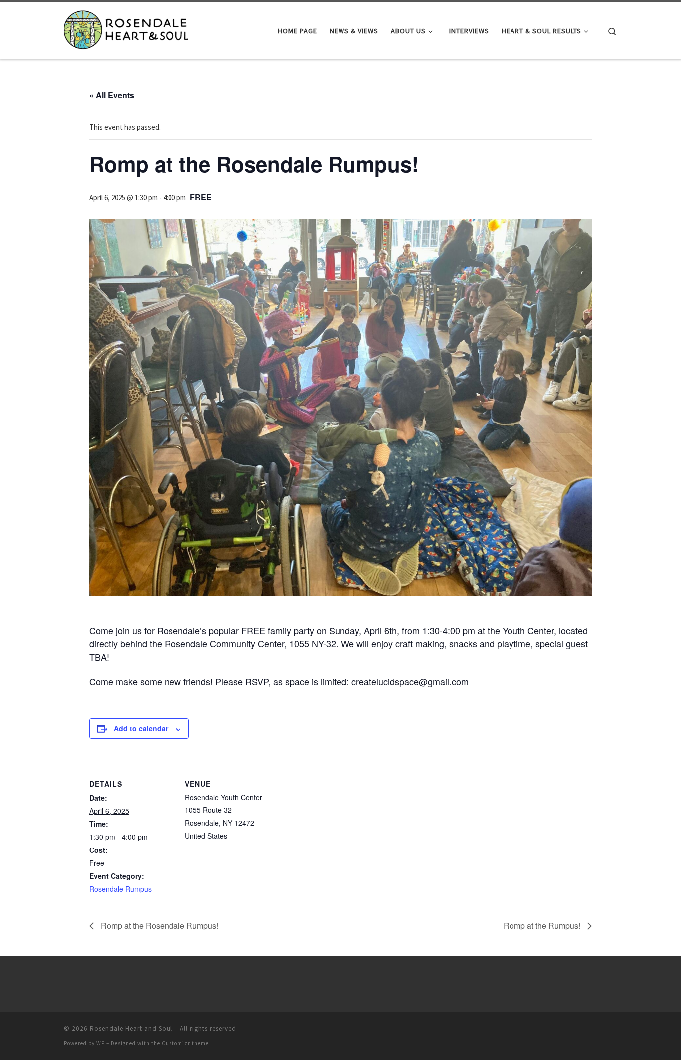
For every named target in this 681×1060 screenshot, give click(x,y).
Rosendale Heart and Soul (131, 1028)
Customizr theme (185, 1043)
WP (100, 1043)
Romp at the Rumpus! (543, 925)
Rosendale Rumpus (120, 889)
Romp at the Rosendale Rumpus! (158, 925)
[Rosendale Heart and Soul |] (126, 29)
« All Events (111, 95)
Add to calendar (141, 728)
